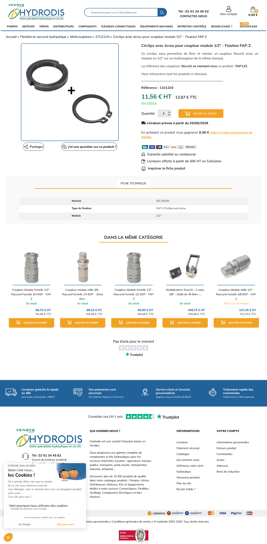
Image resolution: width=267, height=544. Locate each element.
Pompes (12, 26)
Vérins (44, 26)
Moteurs (28, 26)
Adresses (222, 465)
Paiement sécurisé (188, 448)
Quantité (148, 113)
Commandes (224, 454)
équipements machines (156, 26)
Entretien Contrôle (191, 26)
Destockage (248, 26)
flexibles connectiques (118, 26)
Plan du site (184, 483)
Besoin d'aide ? (221, 26)
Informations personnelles (233, 442)
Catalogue (183, 454)
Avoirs (220, 460)
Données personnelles (95, 521)
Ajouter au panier (204, 113)
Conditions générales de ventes (131, 521)
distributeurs (63, 26)
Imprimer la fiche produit (166, 168)
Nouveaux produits (188, 477)
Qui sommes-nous (188, 460)
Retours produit (226, 448)
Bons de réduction (228, 471)
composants (87, 26)
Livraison (182, 442)
